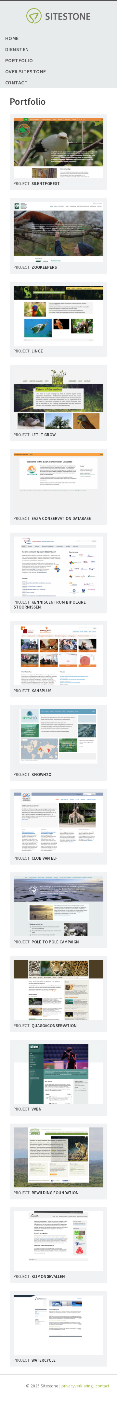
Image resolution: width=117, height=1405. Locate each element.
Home (12, 38)
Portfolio (19, 60)
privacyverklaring (77, 1386)
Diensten (17, 49)
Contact (16, 82)
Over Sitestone (25, 71)
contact (102, 1386)
